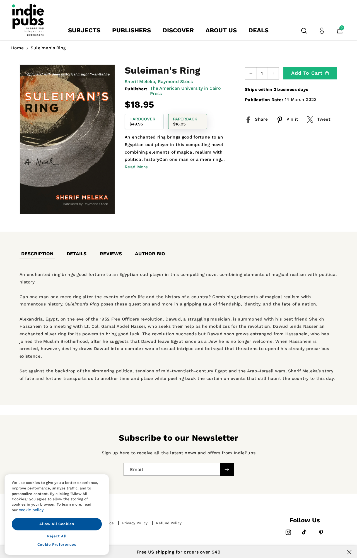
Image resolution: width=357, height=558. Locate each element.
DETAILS (76, 253)
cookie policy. (31, 510)
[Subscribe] (226, 469)
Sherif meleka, (140, 81)
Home (17, 47)
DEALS (259, 30)
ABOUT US (221, 30)
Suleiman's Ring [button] (48, 47)
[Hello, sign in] (322, 31)
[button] (304, 31)
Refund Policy (169, 523)
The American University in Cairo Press (185, 91)
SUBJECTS (84, 30)
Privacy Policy (135, 523)
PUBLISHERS (131, 30)
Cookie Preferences (56, 544)
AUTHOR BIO (150, 253)
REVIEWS (111, 253)
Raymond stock (175, 81)
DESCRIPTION (37, 253)
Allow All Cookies (56, 524)
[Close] (349, 552)
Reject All (57, 536)
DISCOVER (178, 30)
